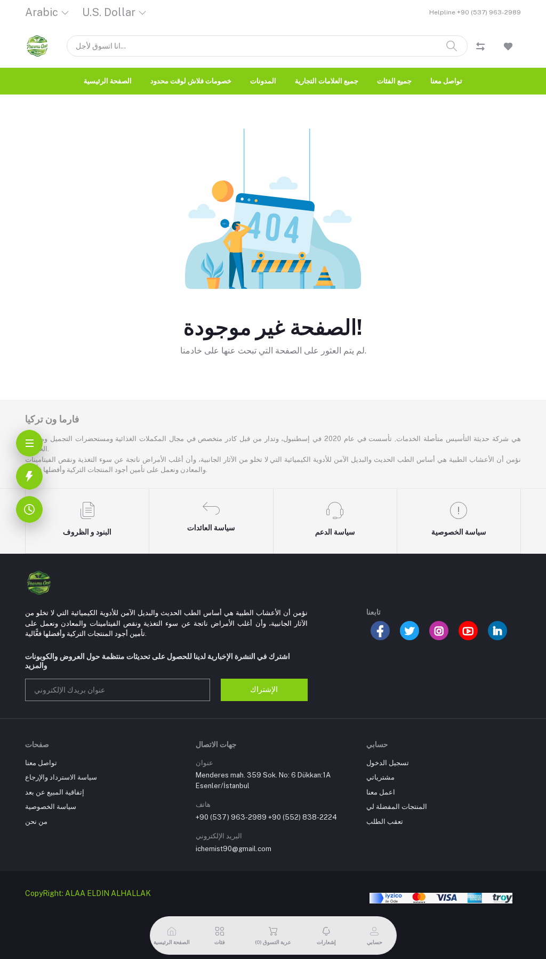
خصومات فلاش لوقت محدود (190, 81)
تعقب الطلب (384, 821)
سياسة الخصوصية (50, 807)
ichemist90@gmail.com (233, 849)
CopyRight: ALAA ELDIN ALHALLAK (88, 893)
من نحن (36, 821)
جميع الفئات (394, 81)
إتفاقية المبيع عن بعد (54, 792)
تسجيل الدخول (387, 763)
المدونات (263, 81)
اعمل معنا (380, 792)
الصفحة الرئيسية (108, 81)
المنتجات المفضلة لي (396, 807)
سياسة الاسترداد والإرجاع (61, 777)
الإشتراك (264, 689)
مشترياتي (380, 777)
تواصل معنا (446, 81)
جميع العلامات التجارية (326, 81)
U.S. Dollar (108, 12)
